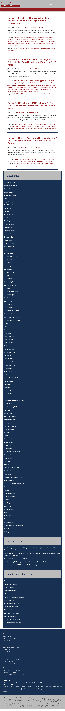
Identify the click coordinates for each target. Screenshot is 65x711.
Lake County (8, 391)
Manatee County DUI (10, 407)
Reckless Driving (9, 480)
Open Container (9, 439)
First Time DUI (19, 44)
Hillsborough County (29, 161)
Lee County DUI (9, 403)
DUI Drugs (7, 275)
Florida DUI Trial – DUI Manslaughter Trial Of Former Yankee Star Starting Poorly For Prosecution (29, 21)
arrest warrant (8, 192)
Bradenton (17, 686)
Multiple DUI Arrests (10, 616)
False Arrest (7, 330)
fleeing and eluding (10, 346)
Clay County (7, 234)
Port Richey (7, 474)
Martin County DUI (10, 416)
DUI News (33, 41)
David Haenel (19, 682)
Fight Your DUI (10, 4)
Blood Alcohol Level (21, 37)
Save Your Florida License (11, 603)
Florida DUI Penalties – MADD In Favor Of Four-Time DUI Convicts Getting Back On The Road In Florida (31, 106)
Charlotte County (9, 230)
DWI (5, 327)
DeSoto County (26, 689)
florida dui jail (39, 94)
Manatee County (37, 689)
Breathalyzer (32, 81)
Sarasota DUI (8, 500)
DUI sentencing (50, 41)
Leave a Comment (37, 27)
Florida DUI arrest (33, 48)
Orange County (8, 442)
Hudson (6, 375)
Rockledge (7, 490)
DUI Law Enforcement (10, 285)
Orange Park (8, 445)
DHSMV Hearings (9, 587)
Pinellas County (25, 686)
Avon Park (7, 198)
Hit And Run (26, 89)
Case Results (8, 227)
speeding (7, 503)
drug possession (9, 246)
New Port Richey (18, 91)
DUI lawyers (28, 129)
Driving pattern (41, 81)
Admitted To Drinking (10, 186)
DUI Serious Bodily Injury (12, 317)
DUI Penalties (41, 41)
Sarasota (5, 686)
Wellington (7, 532)
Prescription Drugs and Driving (13, 477)
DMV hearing (8, 240)
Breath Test (7, 218)
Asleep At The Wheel (10, 195)
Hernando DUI (8, 362)
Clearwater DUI (8, 237)
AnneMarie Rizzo (37, 682)
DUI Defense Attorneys (36, 39)
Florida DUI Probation (11, 606)
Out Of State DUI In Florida (12, 452)
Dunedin (6, 323)
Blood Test (31, 37)
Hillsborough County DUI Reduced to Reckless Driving (20, 565)
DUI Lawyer (7, 288)
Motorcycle (7, 423)
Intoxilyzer (51, 126)
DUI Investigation (28, 85)
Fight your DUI (8, 339)
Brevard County (9, 224)
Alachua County (9, 189)
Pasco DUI (36, 91)
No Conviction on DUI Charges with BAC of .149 (18, 558)
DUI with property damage (12, 320)
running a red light (13, 46)
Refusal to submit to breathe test (14, 484)
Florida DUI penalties (50, 129)
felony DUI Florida (21, 48)
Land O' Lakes (8, 394)
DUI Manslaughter (24, 41)
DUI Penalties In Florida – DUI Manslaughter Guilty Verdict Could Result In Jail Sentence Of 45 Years (31, 62)
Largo (6, 397)
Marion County (8, 413)
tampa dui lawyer (12, 166)
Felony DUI (10, 44)
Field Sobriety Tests (10, 336)
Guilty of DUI (18, 89)
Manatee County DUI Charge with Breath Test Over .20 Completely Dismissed (27, 562)
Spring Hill (7, 506)
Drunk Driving (39, 37)
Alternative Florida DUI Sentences (14, 610)
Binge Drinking (8, 202)
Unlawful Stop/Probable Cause (13, 525)
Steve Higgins (27, 682)
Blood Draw (7, 208)
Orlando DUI (8, 448)
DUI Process (7, 581)
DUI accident (18, 39)
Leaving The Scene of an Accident (14, 400)
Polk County (7, 471)
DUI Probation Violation (11, 311)
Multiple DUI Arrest (10, 426)
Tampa (50, 161)
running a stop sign (10, 496)
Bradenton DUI (8, 214)
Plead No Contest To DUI (11, 468)
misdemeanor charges (33, 163)
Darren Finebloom (8, 682)
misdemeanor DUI (41, 161)
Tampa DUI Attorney (47, 163)
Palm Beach (7, 455)
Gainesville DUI (8, 355)
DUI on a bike (8, 301)
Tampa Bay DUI (8, 516)
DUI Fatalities (48, 39)
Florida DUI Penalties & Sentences (14, 597)
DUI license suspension (11, 291)
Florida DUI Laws (29, 44)
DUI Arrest (25, 39)
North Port (7, 432)
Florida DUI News (41, 44)
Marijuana (7, 410)
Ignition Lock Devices (41, 126)
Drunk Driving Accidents (14, 83)
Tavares (6, 519)
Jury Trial (50, 44)
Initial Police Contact (10, 584)
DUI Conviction (43, 83)
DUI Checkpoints (9, 266)
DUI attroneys (20, 129)
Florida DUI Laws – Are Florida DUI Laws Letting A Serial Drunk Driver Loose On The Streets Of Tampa (32, 141)
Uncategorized (8, 522)
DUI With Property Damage (12, 622)
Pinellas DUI (8, 464)
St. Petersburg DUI (9, 509)
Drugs (6, 250)
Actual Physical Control (11, 182)
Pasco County (28, 91)
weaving (6, 528)
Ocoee (6, 435)
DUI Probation (8, 307)
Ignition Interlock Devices (12, 378)
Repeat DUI (7, 487)
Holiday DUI (8, 371)
